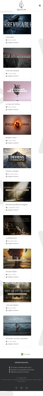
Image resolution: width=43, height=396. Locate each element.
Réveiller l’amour (11, 137)
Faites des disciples (12, 70)
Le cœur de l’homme (13, 104)
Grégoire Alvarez (12, 42)
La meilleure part (11, 238)
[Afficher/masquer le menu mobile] (39, 6)
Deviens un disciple (12, 171)
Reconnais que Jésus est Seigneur (17, 204)
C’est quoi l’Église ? (12, 305)
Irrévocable (10, 37)
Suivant (28, 354)
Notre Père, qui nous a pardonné (17, 338)
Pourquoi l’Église (11, 271)
